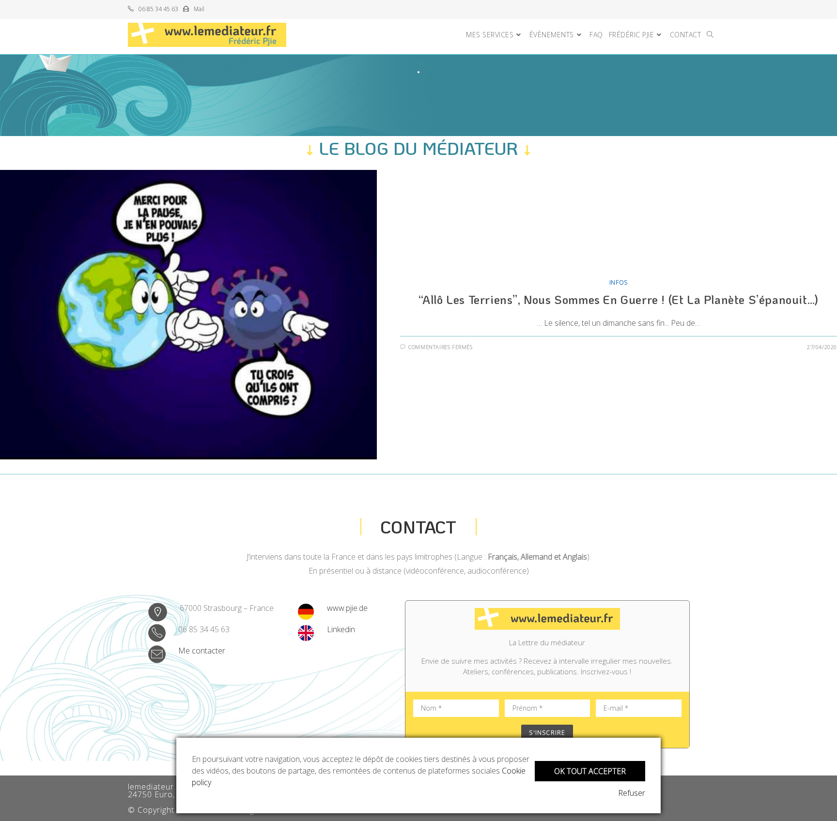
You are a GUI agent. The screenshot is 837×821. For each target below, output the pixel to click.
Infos (618, 282)
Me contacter (201, 650)
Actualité (698, 785)
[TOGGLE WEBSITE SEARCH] (710, 34)
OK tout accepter (590, 771)
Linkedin (341, 629)
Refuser (631, 793)
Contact (418, 526)
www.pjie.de (347, 608)
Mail (199, 9)
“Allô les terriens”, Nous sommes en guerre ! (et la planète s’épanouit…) (618, 299)
